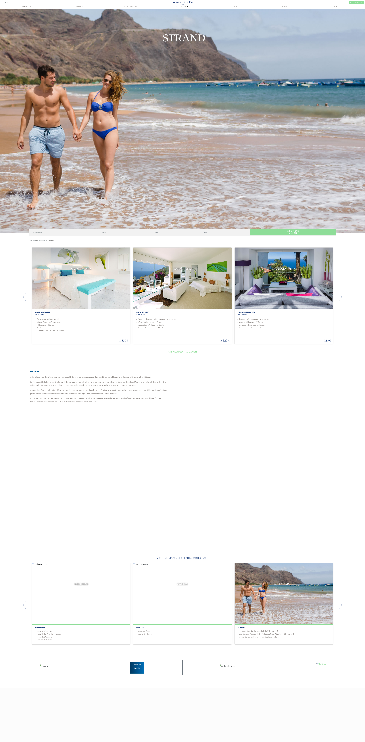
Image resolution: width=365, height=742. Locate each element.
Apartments (27, 7)
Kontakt (337, 7)
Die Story (159, 718)
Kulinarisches (130, 7)
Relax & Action (182, 7)
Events (234, 7)
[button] (46, 297)
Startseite (33, 240)
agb (249, 722)
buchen (293, 232)
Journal (286, 7)
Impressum (252, 714)
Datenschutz (253, 718)
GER (4, 3)
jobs (157, 722)
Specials (79, 7)
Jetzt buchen (356, 2)
